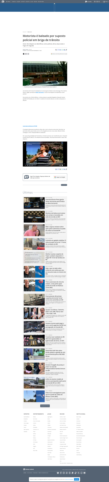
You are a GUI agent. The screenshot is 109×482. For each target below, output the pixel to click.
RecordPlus (78, 427)
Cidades (49, 425)
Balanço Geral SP (63, 429)
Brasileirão (26, 418)
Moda (34, 435)
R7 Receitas (35, 442)
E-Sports (25, 421)
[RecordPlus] (88, 1)
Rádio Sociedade (79, 431)
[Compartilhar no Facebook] (58, 49)
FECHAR (76, 479)
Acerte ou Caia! (62, 416)
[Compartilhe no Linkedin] (60, 49)
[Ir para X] (96, 1)
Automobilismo (26, 416)
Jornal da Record (63, 454)
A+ (26, 54)
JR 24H (31, 1)
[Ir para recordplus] (72, 473)
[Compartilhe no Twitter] (56, 49)
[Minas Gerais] (54, 7)
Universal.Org (78, 454)
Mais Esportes (26, 429)
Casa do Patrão (63, 440)
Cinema (34, 423)
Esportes (28, 1)
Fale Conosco (29, 472)
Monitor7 (49, 446)
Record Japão (78, 440)
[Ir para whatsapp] (81, 473)
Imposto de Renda (51, 440)
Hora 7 (49, 437)
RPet (34, 444)
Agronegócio (50, 416)
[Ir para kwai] (67, 473)
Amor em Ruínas (63, 421)
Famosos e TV (36, 429)
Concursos (49, 427)
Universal (78, 452)
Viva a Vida (35, 450)
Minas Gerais (30, 31)
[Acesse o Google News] (64, 50)
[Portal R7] (3, 1)
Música (34, 437)
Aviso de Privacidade (69, 479)
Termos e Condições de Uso (43, 472)
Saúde (49, 454)
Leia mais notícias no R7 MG (30, 126)
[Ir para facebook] (94, 1)
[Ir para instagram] (97, 1)
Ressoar (77, 448)
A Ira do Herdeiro (63, 418)
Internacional (50, 442)
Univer (77, 450)
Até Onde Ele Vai (63, 425)
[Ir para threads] (69, 473)
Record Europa (79, 437)
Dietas (34, 425)
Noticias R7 (24, 31)
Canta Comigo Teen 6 (64, 437)
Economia (49, 431)
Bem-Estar (35, 418)
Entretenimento (38, 414)
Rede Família (78, 446)
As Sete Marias (62, 423)
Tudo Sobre (50, 459)
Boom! (61, 433)
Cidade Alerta (62, 442)
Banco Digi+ (78, 416)
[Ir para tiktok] (75, 473)
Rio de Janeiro (50, 450)
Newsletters (78, 425)
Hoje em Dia (62, 452)
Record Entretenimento (80, 435)
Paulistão (25, 431)
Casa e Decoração (36, 421)
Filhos (34, 431)
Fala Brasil (62, 450)
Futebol (25, 425)
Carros (49, 423)
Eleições (18, 1)
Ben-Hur (61, 431)
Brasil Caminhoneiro (63, 435)
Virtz (34, 448)
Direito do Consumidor (52, 429)
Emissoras (78, 423)
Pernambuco (50, 448)
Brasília (14, 1)
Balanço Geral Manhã (64, 427)
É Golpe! (49, 435)
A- (28, 54)
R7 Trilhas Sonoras (79, 429)
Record (35, 1)
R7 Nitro (34, 440)
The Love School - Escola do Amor (66, 463)
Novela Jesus (62, 456)
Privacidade (35, 472)
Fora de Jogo (26, 423)
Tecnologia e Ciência (51, 456)
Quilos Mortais (62, 459)
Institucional (80, 414)
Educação (49, 433)
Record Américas (79, 433)
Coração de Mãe (63, 444)
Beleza (34, 416)
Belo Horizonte (40, 92)
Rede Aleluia (78, 444)
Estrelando (35, 427)
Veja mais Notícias (45, 405)
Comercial (78, 421)
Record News (41, 1)
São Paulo (49, 452)
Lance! (25, 427)
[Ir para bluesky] (58, 473)
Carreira (77, 418)
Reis (60, 461)
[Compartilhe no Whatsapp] (62, 49)
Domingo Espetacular (64, 446)
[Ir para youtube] (84, 473)
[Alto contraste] (24, 54)
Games (34, 433)
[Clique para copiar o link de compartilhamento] (66, 49)
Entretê (23, 1)
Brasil (49, 418)
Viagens (34, 446)
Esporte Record (63, 448)
